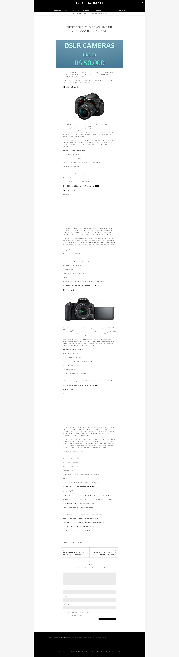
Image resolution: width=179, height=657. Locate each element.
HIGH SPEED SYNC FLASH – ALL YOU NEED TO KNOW (79, 503)
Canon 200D (70, 290)
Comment (67, 571)
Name (66, 588)
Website (66, 604)
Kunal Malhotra (89, 3)
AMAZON (94, 186)
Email (66, 596)
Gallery (86, 10)
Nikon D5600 (70, 87)
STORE (98, 10)
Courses (109, 10)
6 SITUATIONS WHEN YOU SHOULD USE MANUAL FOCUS (80, 530)
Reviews (75, 10)
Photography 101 (60, 10)
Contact (122, 10)
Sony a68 (68, 389)
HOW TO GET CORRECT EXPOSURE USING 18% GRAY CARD (80, 526)
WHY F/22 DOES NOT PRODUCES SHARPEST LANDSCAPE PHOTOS (83, 515)
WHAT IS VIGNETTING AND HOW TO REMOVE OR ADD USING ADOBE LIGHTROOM (88, 499)
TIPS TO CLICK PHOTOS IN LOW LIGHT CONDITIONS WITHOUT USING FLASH (86, 495)
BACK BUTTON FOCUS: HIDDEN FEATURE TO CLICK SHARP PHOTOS (83, 522)
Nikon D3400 (70, 190)
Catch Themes (116, 651)
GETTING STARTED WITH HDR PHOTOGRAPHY (77, 511)
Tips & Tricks (79, 13)
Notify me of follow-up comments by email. (78, 612)
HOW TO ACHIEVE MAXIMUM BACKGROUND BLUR (78, 507)
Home (72, 13)
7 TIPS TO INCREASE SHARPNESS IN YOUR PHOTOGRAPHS (80, 519)
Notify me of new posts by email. (75, 615)
